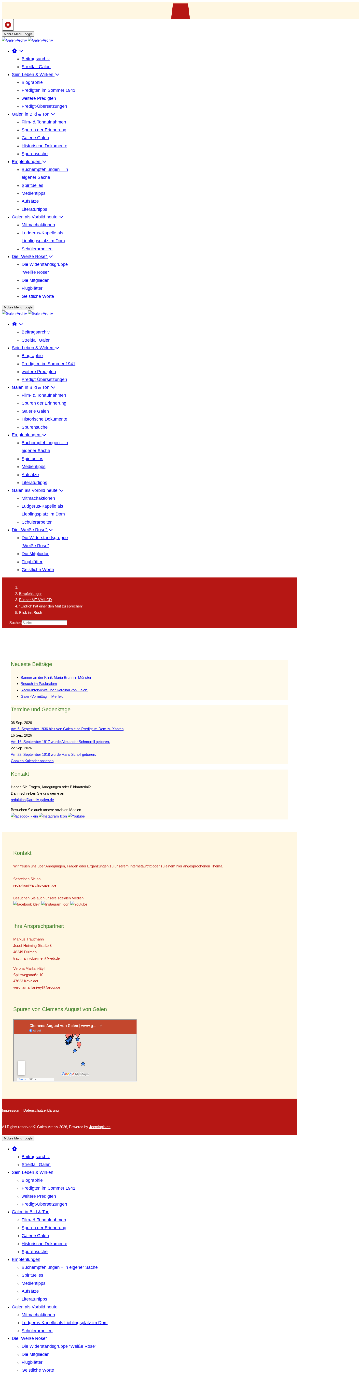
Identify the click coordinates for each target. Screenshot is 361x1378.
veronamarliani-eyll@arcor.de (36, 987)
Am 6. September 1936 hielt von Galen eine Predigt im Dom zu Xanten (67, 729)
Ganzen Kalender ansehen (32, 761)
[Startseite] (18, 50)
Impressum (11, 1110)
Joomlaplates (100, 1127)
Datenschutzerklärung (41, 1110)
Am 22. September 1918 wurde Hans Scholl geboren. (53, 754)
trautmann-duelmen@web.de (36, 958)
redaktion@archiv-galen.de (32, 800)
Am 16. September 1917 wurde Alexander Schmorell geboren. (60, 742)
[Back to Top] (8, 25)
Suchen (15, 623)
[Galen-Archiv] (27, 40)
